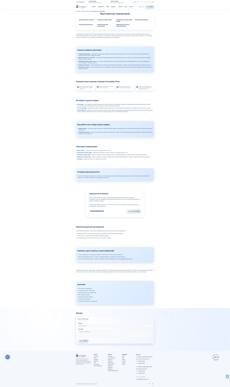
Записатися (149, 6)
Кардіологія (110, 365)
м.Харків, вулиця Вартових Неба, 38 (95, 2)
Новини (123, 364)
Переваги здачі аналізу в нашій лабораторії (122, 25)
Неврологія (110, 367)
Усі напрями (110, 356)
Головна (78, 11)
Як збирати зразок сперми (105, 19)
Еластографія (96, 364)
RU (142, 6)
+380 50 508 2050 (114, 1)
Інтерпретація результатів (86, 24)
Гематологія (110, 359)
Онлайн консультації (98, 365)
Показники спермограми (141, 19)
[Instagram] (152, 384)
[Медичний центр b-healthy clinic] (81, 7)
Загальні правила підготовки (86, 19)
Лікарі (107, 6)
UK (140, 6)
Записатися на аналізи (133, 211)
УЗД (94, 362)
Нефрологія (110, 369)
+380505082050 (96, 211)
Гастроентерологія (111, 357)
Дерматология (111, 362)
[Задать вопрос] (227, 376)
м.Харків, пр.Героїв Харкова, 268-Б (116, 2)
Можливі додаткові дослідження (103, 25)
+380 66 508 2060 (92, 1)
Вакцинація (101, 6)
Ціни (126, 6)
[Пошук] (153, 2)
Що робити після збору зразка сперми (124, 20)
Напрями (113, 6)
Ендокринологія (111, 364)
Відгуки (123, 359)
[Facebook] (149, 384)
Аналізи (93, 6)
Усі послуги (96, 356)
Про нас (131, 6)
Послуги (120, 6)
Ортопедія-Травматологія (113, 370)
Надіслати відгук (83, 340)
